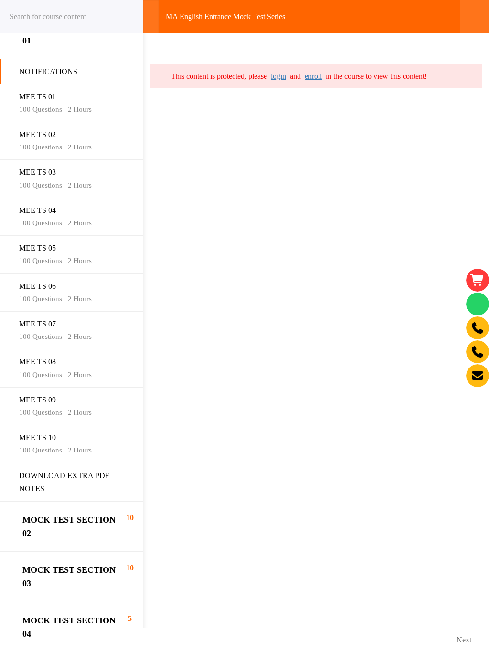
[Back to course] (474, 16)
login (278, 76)
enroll (313, 76)
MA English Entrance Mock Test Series (225, 16)
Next (464, 640)
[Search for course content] (124, 16)
